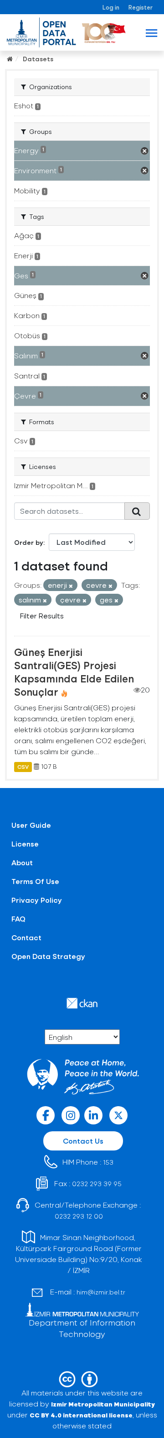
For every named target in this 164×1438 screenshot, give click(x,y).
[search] (137, 511)
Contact (26, 937)
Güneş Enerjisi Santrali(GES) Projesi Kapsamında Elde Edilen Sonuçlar (74, 671)
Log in (110, 7)
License (25, 843)
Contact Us (83, 1140)
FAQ (18, 918)
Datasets (38, 58)
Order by (28, 542)
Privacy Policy (36, 900)
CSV (23, 766)
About (22, 862)
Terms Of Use (35, 881)
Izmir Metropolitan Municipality (103, 1404)
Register (140, 7)
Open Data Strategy (48, 956)
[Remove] (71, 585)
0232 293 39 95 (97, 1183)
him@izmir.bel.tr (101, 1292)
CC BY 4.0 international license (81, 1415)
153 (108, 1162)
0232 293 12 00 (79, 1216)
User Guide (31, 825)
